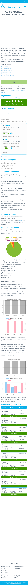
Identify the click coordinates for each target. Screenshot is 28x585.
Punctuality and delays (7, 74)
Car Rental (17, 568)
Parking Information (19, 576)
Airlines (3, 574)
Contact (20, 582)
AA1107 (21, 220)
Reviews (3, 577)
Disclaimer (16, 582)
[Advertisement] (14, 32)
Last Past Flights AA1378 (7, 75)
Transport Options (6, 576)
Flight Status (4, 66)
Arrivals (3, 568)
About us (24, 582)
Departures (4, 570)
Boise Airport (14, 7)
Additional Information (7, 70)
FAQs (15, 577)
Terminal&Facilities (19, 566)
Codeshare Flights (6, 68)
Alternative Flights (6, 72)
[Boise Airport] (3, 6)
